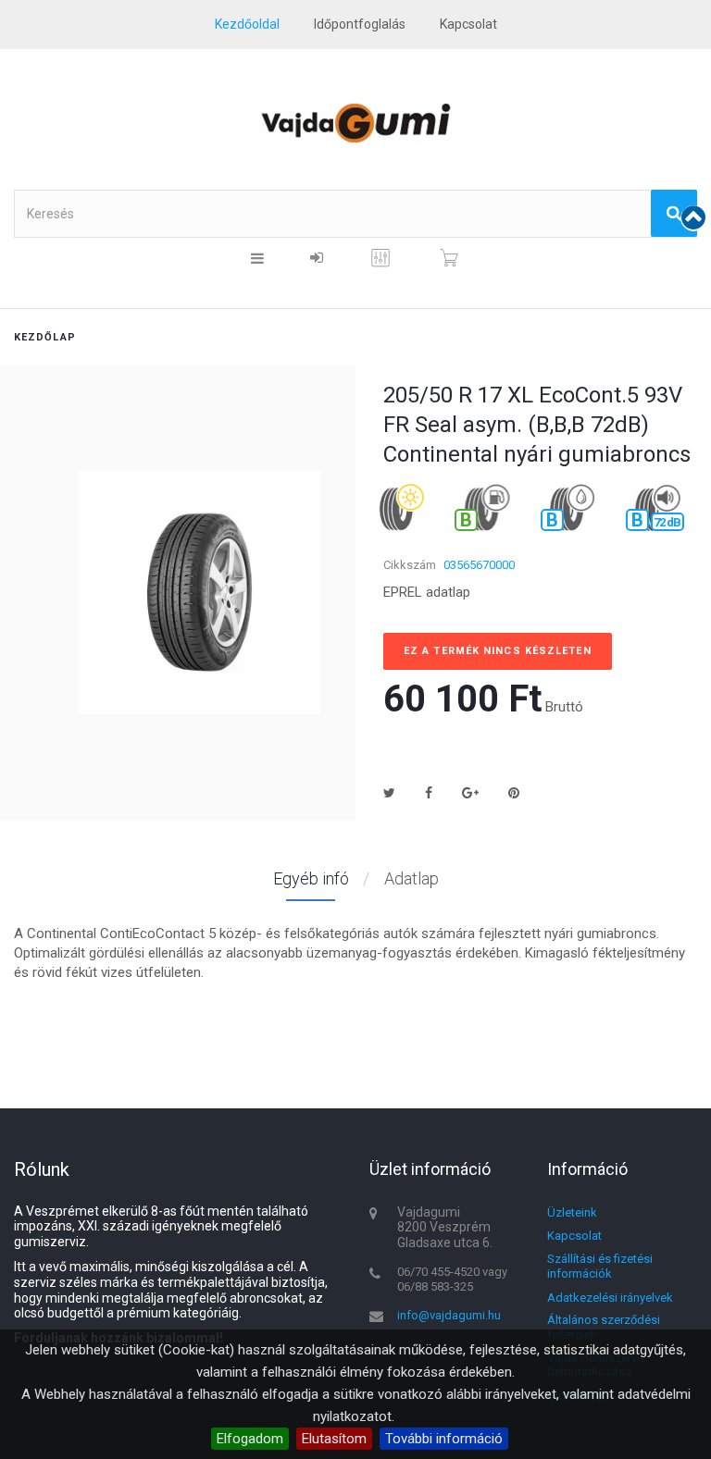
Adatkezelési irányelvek (610, 1297)
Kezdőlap (45, 337)
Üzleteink (572, 1212)
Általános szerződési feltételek (603, 1327)
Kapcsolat (574, 1236)
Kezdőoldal (247, 24)
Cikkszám (409, 565)
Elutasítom (334, 1438)
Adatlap (411, 878)
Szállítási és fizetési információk (600, 1266)
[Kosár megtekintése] (449, 258)
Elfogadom (250, 1438)
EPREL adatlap (426, 592)
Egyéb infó (311, 878)
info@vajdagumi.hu (449, 1315)
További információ (444, 1438)
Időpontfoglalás (359, 24)
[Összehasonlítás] (380, 264)
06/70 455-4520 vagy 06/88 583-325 (452, 1279)
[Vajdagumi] (355, 122)
